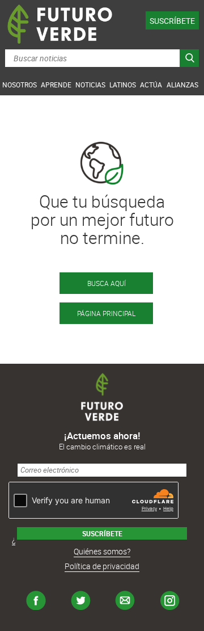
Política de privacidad (102, 566)
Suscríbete (172, 20)
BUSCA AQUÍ (106, 283)
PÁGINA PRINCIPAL (106, 313)
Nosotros (19, 84)
